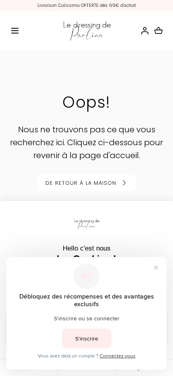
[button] (15, 31)
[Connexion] (145, 31)
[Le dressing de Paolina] (87, 31)
